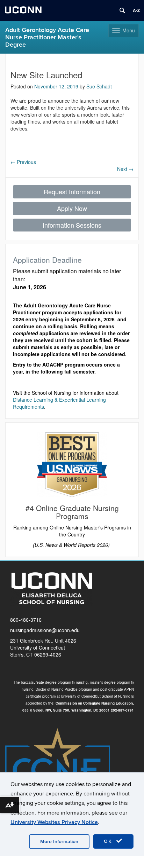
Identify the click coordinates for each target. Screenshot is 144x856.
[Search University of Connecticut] (122, 10)
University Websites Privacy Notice (54, 822)
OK (109, 841)
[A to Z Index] (136, 10)
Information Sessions (72, 224)
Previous (23, 161)
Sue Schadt (99, 86)
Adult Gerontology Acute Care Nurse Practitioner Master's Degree (47, 37)
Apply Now (72, 208)
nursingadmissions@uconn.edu (45, 630)
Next (125, 168)
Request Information (72, 191)
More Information (59, 842)
